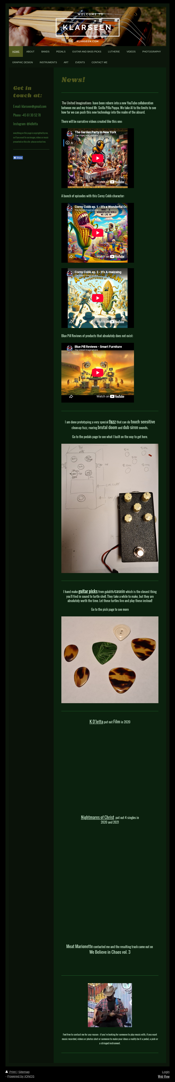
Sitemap (24, 1072)
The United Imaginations (76, 103)
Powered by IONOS (20, 1076)
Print (13, 1072)
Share (19, 158)
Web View (164, 1076)
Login (166, 1072)
